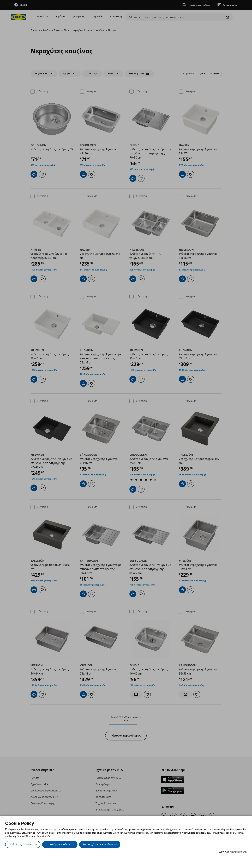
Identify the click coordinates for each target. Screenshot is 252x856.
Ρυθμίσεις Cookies (21, 844)
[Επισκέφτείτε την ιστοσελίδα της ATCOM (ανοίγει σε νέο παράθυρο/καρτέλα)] (233, 852)
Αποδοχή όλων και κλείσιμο (100, 844)
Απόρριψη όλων (60, 844)
